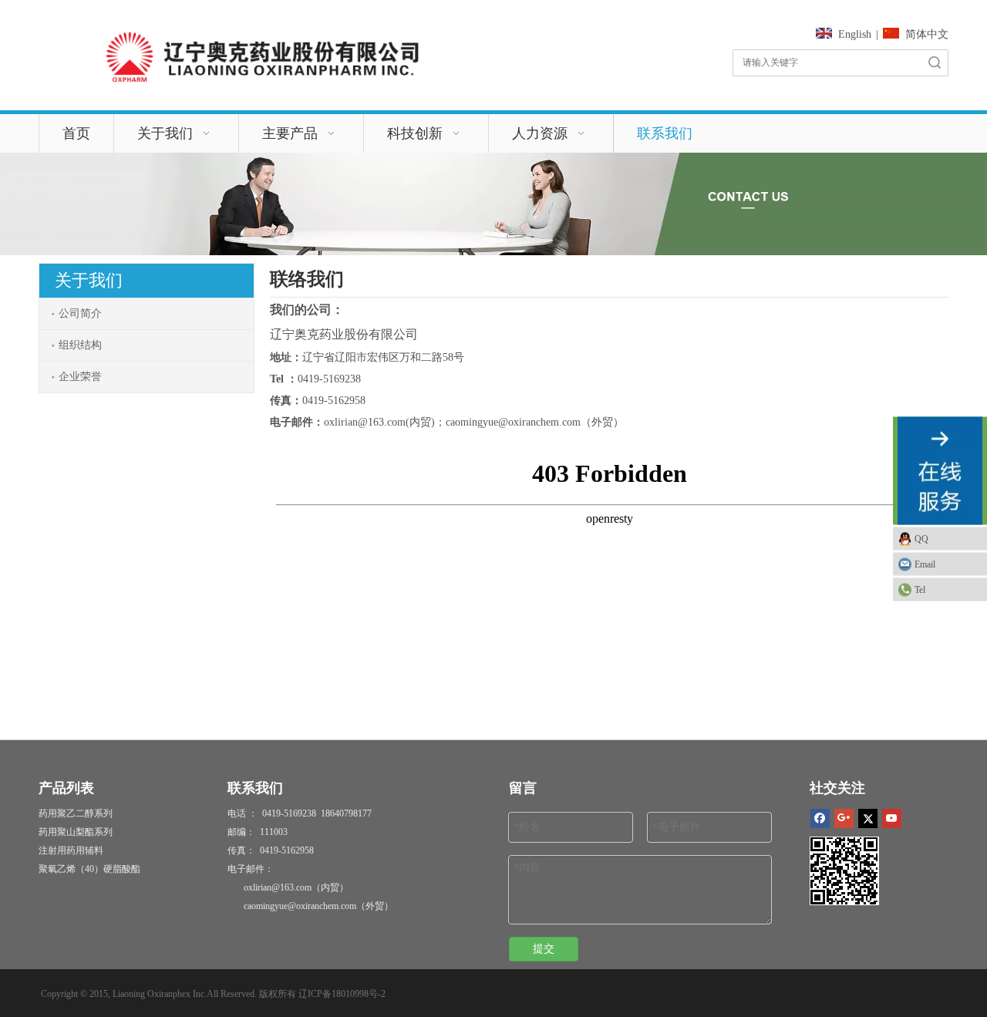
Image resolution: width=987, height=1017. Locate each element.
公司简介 (80, 313)
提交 (543, 949)
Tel (920, 589)
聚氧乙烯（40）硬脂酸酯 (89, 869)
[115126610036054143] (261, 57)
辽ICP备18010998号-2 (342, 993)
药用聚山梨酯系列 (76, 832)
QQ (921, 538)
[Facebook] (820, 818)
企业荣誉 (80, 376)
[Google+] (844, 818)
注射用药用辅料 (71, 850)
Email (925, 563)
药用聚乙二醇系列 (76, 813)
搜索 (934, 63)
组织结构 (80, 345)
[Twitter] (868, 818)
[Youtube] (891, 818)
